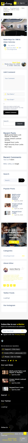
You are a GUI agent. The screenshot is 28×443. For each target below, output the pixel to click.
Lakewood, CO (20, 353)
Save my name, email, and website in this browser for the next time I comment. (13, 108)
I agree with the (14, 334)
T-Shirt (11, 160)
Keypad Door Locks (12, 142)
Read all (4, 395)
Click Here (16, 349)
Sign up (14, 242)
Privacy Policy (20, 335)
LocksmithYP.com (8, 434)
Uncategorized (14, 8)
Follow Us (4, 427)
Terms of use (12, 439)
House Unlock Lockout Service (13, 139)
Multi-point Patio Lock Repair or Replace (13, 135)
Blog (14, 440)
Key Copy (8, 147)
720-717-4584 (15, 357)
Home (5, 8)
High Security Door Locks (14, 145)
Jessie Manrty (14, 269)
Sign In (22, 3)
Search (5, 121)
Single (17, 164)
